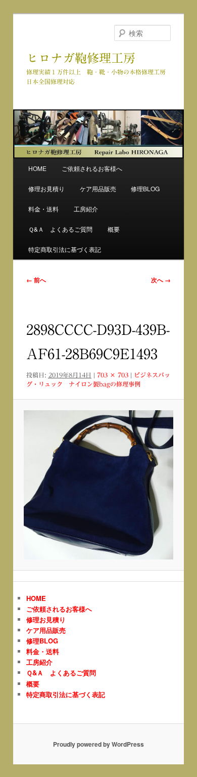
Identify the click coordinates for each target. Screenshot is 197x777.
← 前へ (36, 279)
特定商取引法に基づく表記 (64, 249)
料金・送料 (43, 208)
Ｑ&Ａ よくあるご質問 (60, 229)
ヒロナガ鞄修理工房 (80, 58)
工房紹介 (86, 208)
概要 (114, 229)
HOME (37, 168)
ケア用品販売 (98, 188)
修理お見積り (46, 188)
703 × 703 (112, 375)
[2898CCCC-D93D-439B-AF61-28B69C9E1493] (98, 484)
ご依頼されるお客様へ (92, 168)
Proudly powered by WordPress (98, 744)
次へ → (161, 279)
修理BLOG (145, 188)
